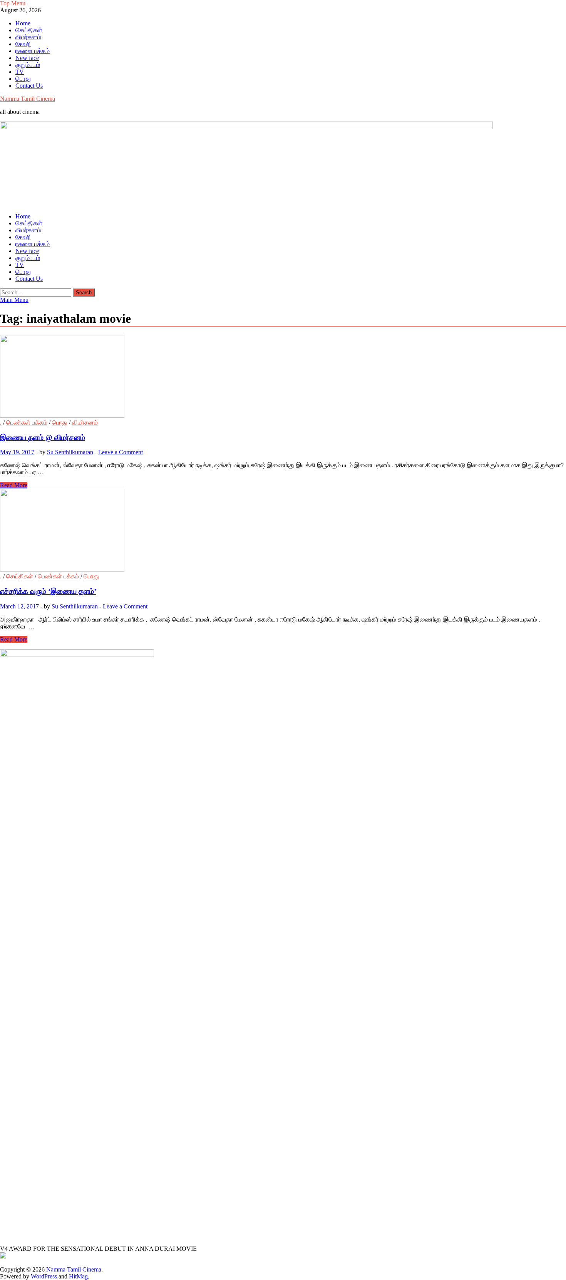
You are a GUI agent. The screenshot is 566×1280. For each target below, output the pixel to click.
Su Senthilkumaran (70, 452)
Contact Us (29, 85)
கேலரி (23, 44)
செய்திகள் (28, 30)
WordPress (44, 1276)
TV (19, 71)
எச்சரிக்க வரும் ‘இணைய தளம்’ (48, 591)
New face (27, 58)
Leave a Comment (120, 452)
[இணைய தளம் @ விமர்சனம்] (283, 377)
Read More (13, 485)
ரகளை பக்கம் (32, 51)
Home (22, 23)
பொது (23, 78)
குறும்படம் (27, 65)
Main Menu (14, 300)
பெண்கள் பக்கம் (26, 422)
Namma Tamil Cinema (27, 98)
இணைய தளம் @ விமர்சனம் (42, 437)
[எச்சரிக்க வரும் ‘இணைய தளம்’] (283, 531)
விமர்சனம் (28, 37)
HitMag (78, 1276)
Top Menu (12, 3)
